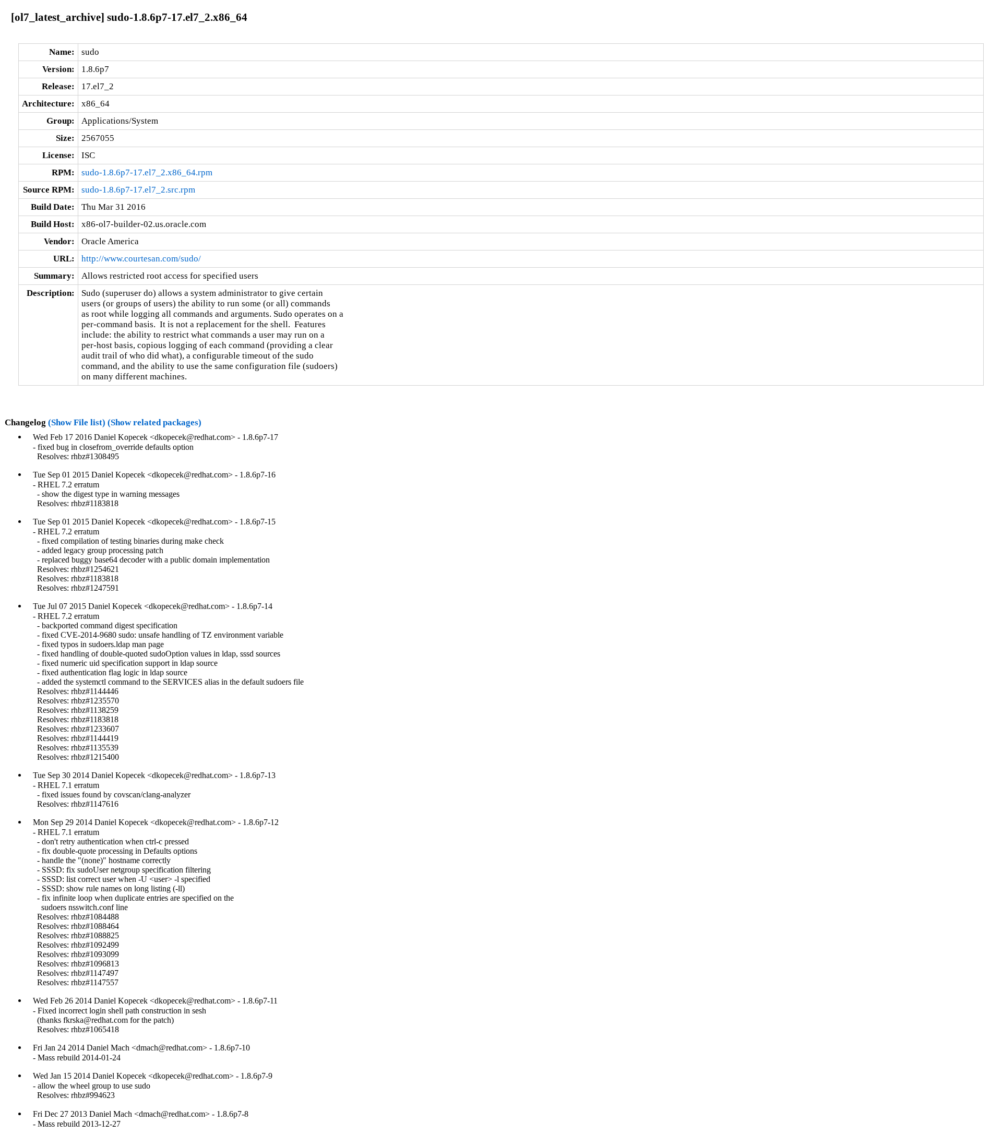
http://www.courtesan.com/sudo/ (141, 259)
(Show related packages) (154, 422)
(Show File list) (76, 422)
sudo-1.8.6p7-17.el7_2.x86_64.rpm (146, 172)
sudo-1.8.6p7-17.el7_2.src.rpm (138, 190)
